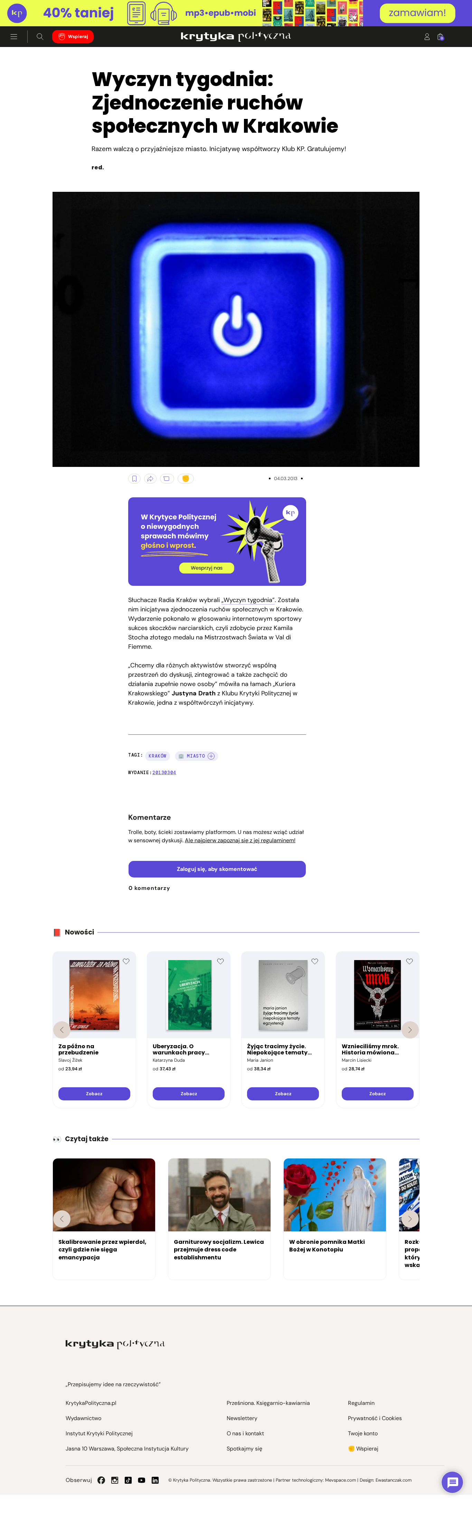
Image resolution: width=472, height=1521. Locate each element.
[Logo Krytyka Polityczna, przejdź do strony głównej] (236, 36)
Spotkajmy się (244, 1448)
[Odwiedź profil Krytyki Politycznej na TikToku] (128, 1480)
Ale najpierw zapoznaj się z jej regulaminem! (240, 840)
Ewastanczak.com (394, 1480)
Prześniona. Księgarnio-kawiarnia (268, 1403)
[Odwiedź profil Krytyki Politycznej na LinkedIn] (155, 1480)
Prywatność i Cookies (375, 1418)
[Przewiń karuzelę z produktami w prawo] (410, 1030)
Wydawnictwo (83, 1418)
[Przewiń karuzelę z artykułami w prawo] (410, 1219)
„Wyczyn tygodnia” (248, 600)
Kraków (158, 756)
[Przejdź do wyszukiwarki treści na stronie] (40, 36)
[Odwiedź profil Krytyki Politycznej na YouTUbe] (142, 1480)
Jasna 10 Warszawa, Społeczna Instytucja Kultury (127, 1448)
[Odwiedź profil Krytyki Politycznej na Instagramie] (115, 1480)
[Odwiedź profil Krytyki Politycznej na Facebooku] (101, 1480)
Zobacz (94, 1094)
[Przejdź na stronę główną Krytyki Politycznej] (115, 1345)
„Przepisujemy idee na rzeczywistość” (113, 1384)
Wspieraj (78, 37)
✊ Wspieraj (363, 1448)
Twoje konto (363, 1433)
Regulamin (361, 1403)
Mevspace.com (340, 1480)
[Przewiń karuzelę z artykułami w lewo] (61, 1219)
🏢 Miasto (191, 756)
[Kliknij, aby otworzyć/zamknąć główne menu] (14, 36)
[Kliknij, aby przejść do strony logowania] (427, 36)
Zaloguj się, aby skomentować (217, 869)
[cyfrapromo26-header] (236, 13)
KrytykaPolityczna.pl (91, 1403)
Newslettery (242, 1418)
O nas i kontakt (245, 1433)
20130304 (164, 773)
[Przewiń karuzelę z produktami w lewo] (61, 1030)
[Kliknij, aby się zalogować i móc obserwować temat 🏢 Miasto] (211, 756)
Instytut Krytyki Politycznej (99, 1433)
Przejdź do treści (35, 9)
